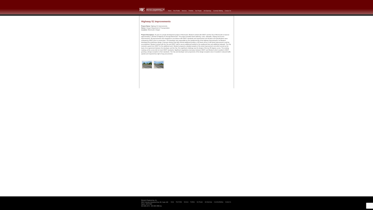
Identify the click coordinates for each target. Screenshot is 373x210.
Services (184, 10)
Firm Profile (176, 10)
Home (169, 10)
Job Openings (207, 10)
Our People (198, 10)
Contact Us (228, 10)
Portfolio (191, 10)
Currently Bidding (218, 10)
